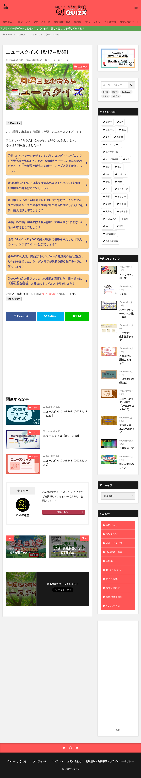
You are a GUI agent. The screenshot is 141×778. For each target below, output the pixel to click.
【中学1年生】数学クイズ (126, 336)
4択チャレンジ (93, 21)
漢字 (108, 166)
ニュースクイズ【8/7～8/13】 (61, 435)
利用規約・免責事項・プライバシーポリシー (110, 761)
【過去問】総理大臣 (126, 380)
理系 (108, 196)
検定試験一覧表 (62, 21)
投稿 (124, 129)
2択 (127, 159)
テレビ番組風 (112, 159)
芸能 (126, 219)
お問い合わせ (127, 21)
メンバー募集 (113, 605)
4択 (107, 137)
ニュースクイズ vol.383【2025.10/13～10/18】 (126, 404)
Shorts (109, 226)
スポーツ (122, 174)
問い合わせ (49, 293)
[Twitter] (50, 316)
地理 (121, 226)
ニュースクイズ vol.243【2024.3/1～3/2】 (66, 462)
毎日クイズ (122, 189)
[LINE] (77, 316)
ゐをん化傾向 (112, 241)
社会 (119, 166)
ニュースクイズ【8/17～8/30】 (45, 34)
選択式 (105, 92)
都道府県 (124, 211)
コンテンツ (24, 21)
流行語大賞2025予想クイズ (126, 429)
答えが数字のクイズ (126, 465)
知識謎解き (111, 233)
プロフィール (40, 761)
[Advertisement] (118, 675)
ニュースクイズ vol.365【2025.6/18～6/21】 (65, 413)
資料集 (77, 21)
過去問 (114, 92)
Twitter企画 (111, 219)
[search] (131, 84)
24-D (108, 174)
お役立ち (115, 96)
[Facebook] (21, 316)
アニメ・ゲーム (113, 144)
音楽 (108, 181)
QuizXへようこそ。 (18, 761)
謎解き (105, 96)
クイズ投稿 (110, 21)
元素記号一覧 (126, 448)
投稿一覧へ (62, 512)
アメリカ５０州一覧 (126, 276)
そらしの (121, 196)
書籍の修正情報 (114, 596)
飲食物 (123, 204)
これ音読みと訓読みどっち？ (126, 359)
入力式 (109, 211)
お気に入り (9, 21)
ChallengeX (126, 92)
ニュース (21, 34)
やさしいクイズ (42, 21)
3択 (121, 122)
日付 (108, 189)
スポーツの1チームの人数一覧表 (126, 313)
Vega (119, 181)
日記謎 (123, 293)
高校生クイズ (112, 152)
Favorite (15, 123)
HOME (9, 34)
